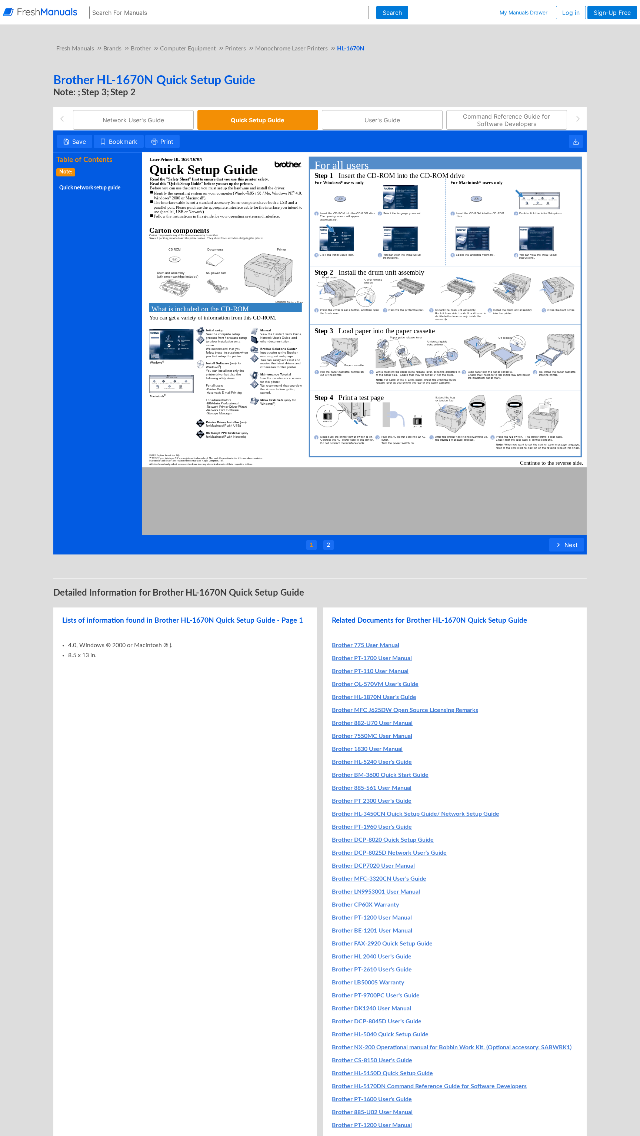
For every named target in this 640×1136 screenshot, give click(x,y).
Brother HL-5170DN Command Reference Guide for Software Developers (429, 1086)
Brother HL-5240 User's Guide (372, 762)
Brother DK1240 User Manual (371, 1008)
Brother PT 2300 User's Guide (371, 801)
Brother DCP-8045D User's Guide (376, 1021)
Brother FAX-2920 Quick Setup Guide (382, 944)
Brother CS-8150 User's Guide (372, 1060)
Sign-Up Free (612, 12)
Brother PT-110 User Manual (370, 671)
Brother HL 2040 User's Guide (371, 957)
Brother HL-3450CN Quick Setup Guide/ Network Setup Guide (415, 814)
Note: (65, 172)
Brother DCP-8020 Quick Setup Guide (383, 840)
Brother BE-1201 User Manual (372, 931)
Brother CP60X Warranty (365, 905)
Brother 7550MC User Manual (372, 736)
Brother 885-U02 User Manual (372, 1112)
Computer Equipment (188, 49)
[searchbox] (229, 12)
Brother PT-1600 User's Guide (372, 1099)
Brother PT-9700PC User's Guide (376, 995)
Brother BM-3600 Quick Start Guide (380, 775)
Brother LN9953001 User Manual (376, 892)
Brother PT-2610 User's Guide (372, 970)
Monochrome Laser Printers (291, 49)
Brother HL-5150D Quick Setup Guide (382, 1073)
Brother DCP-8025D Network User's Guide (389, 853)
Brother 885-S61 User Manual (371, 788)
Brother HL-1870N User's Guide (374, 697)
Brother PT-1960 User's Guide (372, 827)
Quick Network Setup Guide (89, 188)
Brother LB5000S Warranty (368, 983)
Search (392, 12)
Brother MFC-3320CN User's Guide (379, 879)
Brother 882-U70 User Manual (372, 723)
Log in (571, 12)
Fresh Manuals (75, 49)
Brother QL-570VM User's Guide (375, 684)
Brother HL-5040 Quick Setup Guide (380, 1034)
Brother (141, 49)
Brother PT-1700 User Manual (372, 658)
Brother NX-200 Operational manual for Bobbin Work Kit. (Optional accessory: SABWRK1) (451, 1047)
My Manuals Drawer (523, 12)
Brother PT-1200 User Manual (372, 918)
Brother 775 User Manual (365, 645)
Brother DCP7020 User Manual (373, 866)
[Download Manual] (576, 141)
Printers (235, 49)
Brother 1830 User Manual (367, 749)
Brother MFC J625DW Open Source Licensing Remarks (405, 710)
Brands (112, 49)
